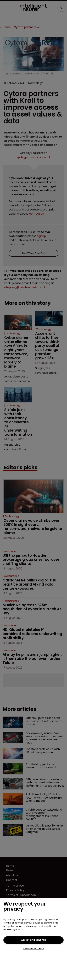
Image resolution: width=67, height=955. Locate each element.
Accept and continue (33, 939)
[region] (33, 926)
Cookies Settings (33, 948)
